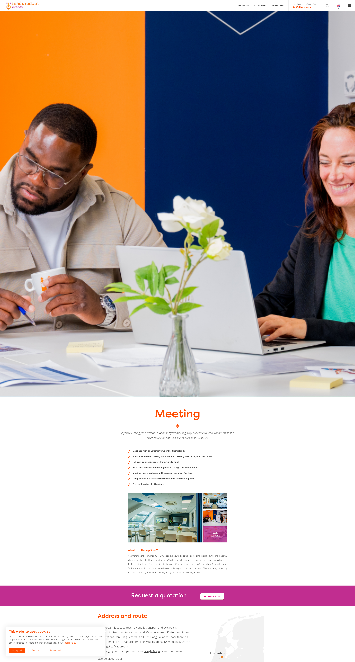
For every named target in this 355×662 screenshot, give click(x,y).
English (338, 5)
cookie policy (69, 642)
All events (243, 5)
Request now (212, 596)
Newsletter (277, 5)
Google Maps (152, 651)
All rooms (260, 5)
